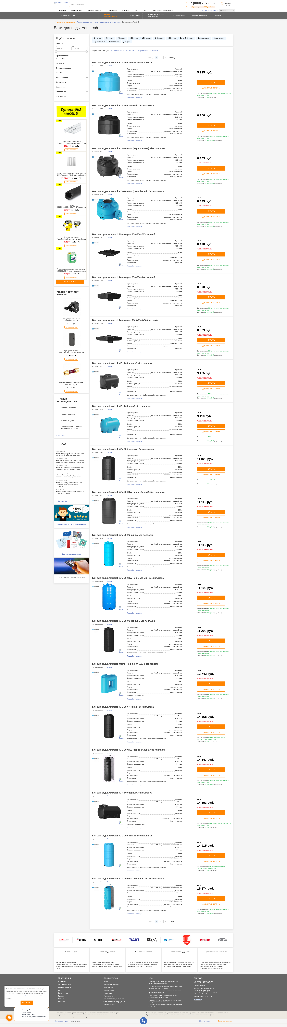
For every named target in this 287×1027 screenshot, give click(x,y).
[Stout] (99, 940)
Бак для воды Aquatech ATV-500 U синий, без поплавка (122, 535)
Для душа (126, 42)
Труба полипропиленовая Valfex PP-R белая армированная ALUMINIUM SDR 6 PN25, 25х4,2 (81, 142)
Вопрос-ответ (108, 993)
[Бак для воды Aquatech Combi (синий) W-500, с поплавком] (109, 682)
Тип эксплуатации (63, 68)
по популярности (142, 51)
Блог (60, 990)
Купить (211, 82)
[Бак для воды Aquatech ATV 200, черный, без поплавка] (109, 124)
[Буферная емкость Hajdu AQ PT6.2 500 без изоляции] (71, 339)
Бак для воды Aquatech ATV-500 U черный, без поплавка (123, 621)
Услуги (135, 10)
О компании (62, 10)
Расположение (62, 77)
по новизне (130, 51)
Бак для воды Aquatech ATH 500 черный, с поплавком (122, 792)
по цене (106, 51)
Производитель (62, 56)
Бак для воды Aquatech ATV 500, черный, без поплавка (123, 449)
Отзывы (61, 999)
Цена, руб (60, 43)
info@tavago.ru (200, 985)
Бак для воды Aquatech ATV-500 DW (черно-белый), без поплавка (128, 492)
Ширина (61, 92)
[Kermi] (222, 940)
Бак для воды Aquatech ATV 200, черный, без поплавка (123, 105)
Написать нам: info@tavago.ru (163, 10)
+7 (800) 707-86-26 (202, 3)
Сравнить (109, 65)
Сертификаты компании (71, 554)
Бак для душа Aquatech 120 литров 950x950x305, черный (123, 234)
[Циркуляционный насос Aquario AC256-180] (71, 307)
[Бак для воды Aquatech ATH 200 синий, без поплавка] (109, 424)
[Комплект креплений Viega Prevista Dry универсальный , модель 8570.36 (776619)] (72, 225)
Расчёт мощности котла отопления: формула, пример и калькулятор (70, 468)
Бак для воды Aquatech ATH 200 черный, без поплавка (122, 363)
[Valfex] (117, 940)
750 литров (121, 38)
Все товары (70, 282)
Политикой (22, 996)
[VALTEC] (64, 940)
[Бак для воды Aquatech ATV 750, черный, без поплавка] (109, 725)
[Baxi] (134, 940)
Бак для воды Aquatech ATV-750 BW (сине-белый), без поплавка (128, 878)
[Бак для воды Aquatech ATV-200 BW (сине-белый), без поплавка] (109, 209)
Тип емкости (61, 82)
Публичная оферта (109, 1004)
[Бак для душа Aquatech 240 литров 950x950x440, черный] (109, 296)
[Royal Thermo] (187, 940)
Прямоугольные (218, 38)
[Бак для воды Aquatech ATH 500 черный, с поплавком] (109, 811)
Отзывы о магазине (224, 1021)
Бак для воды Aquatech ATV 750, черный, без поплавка (123, 707)
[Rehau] (81, 940)
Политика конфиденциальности (114, 999)
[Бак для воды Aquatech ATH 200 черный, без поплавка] (109, 381)
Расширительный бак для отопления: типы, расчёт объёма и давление (70, 454)
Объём (60, 63)
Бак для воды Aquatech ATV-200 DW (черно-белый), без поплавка (128, 148)
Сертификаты (108, 996)
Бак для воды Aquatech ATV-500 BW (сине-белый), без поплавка (128, 578)
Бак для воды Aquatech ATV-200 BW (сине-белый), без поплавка (128, 191)
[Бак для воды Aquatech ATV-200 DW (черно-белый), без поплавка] (109, 166)
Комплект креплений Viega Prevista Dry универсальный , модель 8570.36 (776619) (79, 238)
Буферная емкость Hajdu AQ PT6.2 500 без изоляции (71, 352)
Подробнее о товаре (134, 97)
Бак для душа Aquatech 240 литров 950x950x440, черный (123, 277)
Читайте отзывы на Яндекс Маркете (71, 524)
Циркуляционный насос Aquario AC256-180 (71, 320)
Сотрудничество (111, 10)
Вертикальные (114, 42)
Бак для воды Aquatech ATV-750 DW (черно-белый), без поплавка (128, 750)
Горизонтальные (99, 42)
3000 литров (172, 38)
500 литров (109, 38)
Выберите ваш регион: (210, 10)
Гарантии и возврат (94, 10)
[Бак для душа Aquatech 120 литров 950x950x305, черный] (109, 253)
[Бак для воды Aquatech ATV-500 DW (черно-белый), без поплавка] (109, 510)
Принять (26, 1003)
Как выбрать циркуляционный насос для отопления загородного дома (70, 476)
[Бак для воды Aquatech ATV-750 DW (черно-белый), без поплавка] (109, 768)
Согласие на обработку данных (114, 1002)
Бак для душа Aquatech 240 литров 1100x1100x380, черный (125, 320)
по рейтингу (154, 51)
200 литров (97, 38)
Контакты (125, 10)
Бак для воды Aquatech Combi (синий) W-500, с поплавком (125, 664)
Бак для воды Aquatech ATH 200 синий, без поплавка (121, 406)
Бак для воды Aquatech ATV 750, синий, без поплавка (122, 835)
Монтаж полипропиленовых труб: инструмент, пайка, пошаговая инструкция (69, 484)
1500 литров (146, 38)
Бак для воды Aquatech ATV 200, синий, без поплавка (122, 62)
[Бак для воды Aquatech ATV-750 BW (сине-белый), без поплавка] (109, 897)
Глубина (61, 96)
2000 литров (159, 38)
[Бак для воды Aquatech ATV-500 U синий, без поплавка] (109, 553)
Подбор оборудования (110, 984)
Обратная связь (204, 1021)
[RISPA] (152, 940)
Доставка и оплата (77, 10)
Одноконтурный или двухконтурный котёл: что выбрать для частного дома (70, 461)
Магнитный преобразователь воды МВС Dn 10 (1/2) (71, 383)
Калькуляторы (63, 993)
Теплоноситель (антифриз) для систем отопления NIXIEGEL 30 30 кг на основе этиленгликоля (75, 270)
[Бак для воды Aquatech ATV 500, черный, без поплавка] (109, 467)
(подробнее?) (213, 97)
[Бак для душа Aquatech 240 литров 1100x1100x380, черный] (109, 338)
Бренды (61, 996)
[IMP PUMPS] (169, 940)
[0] (222, 5)
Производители (108, 990)
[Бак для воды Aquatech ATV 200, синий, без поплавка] (109, 81)
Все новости (62, 501)
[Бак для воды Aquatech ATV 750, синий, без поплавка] (109, 854)
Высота (60, 87)
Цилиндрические (203, 38)
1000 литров (134, 38)
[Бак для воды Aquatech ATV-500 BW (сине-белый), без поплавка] (109, 596)
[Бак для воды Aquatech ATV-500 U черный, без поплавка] (109, 639)
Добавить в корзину (71, 149)
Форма (59, 73)
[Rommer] (205, 940)
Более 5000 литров (186, 38)
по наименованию (117, 51)
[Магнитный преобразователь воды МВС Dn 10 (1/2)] (71, 371)
